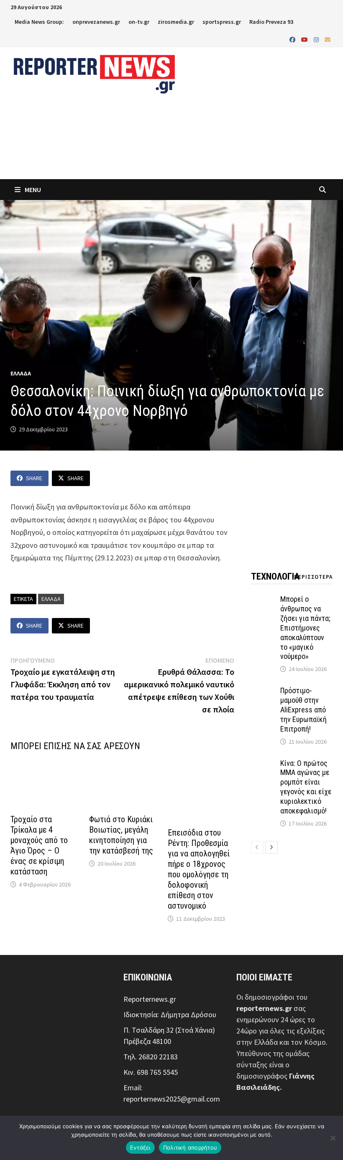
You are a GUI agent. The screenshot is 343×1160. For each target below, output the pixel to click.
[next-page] (271, 847)
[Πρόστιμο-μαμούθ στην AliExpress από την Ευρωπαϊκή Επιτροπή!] (263, 692)
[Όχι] (332, 1138)
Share (34, 478)
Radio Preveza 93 (271, 21)
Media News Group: (39, 21)
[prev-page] (257, 847)
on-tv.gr (138, 21)
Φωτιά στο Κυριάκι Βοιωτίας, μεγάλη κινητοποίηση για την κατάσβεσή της (121, 835)
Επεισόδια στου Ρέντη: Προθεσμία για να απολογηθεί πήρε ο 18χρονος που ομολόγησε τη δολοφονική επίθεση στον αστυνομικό (199, 869)
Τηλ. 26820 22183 (150, 1056)
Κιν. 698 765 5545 (150, 1072)
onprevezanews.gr (96, 21)
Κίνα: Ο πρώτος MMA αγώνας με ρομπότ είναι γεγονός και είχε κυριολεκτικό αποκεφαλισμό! (305, 787)
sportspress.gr (221, 21)
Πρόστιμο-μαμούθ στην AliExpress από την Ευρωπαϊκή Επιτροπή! (303, 709)
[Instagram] (317, 39)
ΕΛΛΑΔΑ (20, 373)
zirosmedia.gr (176, 21)
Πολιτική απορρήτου (190, 1147)
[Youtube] (305, 39)
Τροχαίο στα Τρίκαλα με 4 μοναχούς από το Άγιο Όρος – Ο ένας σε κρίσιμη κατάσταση (39, 845)
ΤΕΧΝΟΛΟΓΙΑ (275, 576)
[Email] (328, 39)
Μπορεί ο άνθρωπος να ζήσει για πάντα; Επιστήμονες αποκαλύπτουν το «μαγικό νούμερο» (305, 628)
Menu (32, 189)
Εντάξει (140, 1147)
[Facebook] (293, 39)
